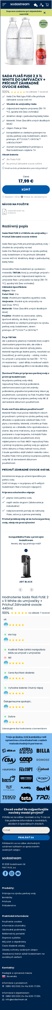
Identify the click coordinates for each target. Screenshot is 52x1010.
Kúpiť (26, 190)
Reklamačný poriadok (13, 933)
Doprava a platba (11, 937)
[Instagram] (11, 873)
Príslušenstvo (9, 905)
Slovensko (11, 976)
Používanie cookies (12, 921)
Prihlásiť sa (26, 837)
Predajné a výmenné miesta (17, 973)
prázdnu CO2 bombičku (27, 736)
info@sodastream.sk (16, 999)
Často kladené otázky (13, 945)
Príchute (6, 901)
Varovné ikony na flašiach (16, 212)
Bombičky (7, 897)
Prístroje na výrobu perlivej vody (19, 893)
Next (32, 590)
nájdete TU (30, 150)
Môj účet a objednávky (14, 941)
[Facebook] (5, 873)
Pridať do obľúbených (35, 196)
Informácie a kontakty (14, 925)
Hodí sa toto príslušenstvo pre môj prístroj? (26, 168)
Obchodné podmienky (14, 929)
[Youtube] (18, 873)
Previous (20, 590)
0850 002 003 (13, 986)
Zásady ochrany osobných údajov (20, 949)
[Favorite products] (35, 5)
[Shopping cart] (47, 5)
